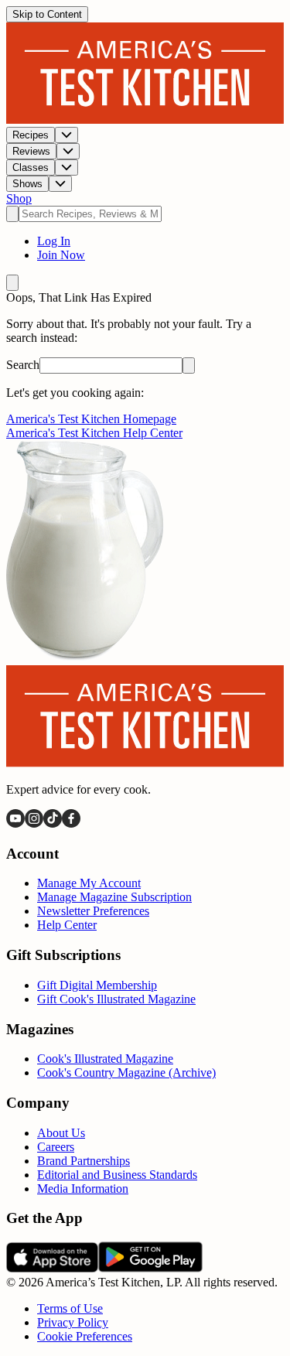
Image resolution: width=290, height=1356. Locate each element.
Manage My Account (89, 883)
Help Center (67, 924)
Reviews (31, 151)
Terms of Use (70, 1308)
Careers (55, 1146)
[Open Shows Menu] (60, 184)
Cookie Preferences (84, 1336)
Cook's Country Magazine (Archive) (126, 1072)
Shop (19, 198)
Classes (30, 167)
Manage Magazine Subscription (114, 896)
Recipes (30, 135)
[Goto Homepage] (145, 119)
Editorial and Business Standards (117, 1174)
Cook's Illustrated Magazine (105, 1058)
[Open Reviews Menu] (68, 151)
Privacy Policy (72, 1322)
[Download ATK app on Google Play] (150, 1268)
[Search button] (189, 365)
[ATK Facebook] (71, 823)
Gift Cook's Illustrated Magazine (116, 999)
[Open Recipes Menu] (66, 135)
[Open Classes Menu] (66, 167)
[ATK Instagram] (34, 823)
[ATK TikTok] (52, 823)
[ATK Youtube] (15, 823)
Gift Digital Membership (97, 985)
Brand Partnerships (83, 1160)
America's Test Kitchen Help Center (94, 432)
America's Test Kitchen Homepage (91, 418)
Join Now (61, 254)
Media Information (82, 1188)
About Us (61, 1132)
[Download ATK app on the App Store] (52, 1268)
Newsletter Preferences (93, 910)
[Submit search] (12, 214)
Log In (53, 241)
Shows (27, 184)
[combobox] (90, 214)
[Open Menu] (12, 283)
